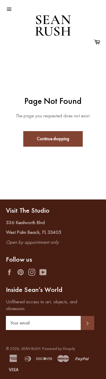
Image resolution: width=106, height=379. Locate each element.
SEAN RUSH (30, 348)
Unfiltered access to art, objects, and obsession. (41, 305)
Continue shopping (53, 138)
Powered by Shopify (58, 348)
